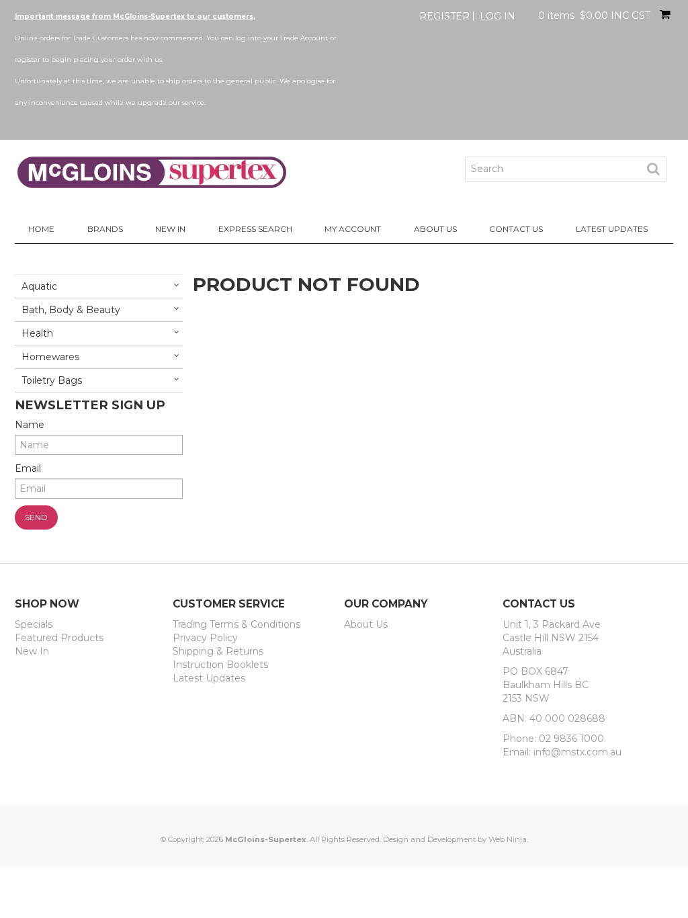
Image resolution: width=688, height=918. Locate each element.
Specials (33, 624)
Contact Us (516, 229)
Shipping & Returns (218, 651)
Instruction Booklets (220, 665)
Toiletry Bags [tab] (52, 380)
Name (29, 425)
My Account (353, 229)
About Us (435, 229)
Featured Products (59, 638)
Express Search (255, 229)
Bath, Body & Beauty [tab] (71, 310)
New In (170, 229)
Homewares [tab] (50, 357)
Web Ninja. (508, 839)
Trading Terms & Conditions (236, 624)
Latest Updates (612, 229)
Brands (105, 229)
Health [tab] (37, 333)
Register (444, 16)
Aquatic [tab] (39, 286)
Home (41, 229)
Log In (497, 16)
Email (28, 468)
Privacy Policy (205, 638)
